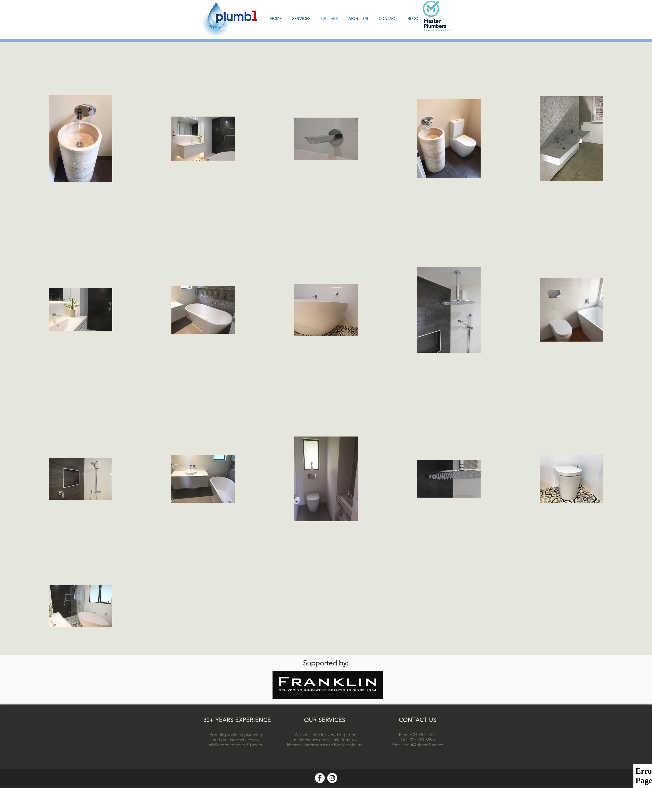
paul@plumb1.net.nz (424, 744)
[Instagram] (332, 778)
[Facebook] (320, 778)
